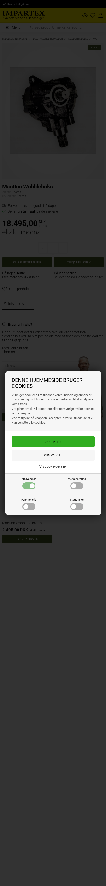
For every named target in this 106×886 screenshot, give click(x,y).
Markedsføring (77, 479)
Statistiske (77, 499)
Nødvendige (29, 479)
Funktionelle (28, 499)
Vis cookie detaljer (53, 466)
